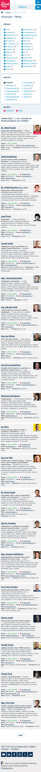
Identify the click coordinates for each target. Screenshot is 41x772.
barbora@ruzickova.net (28, 574)
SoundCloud (30, 754)
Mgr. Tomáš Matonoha (11, 278)
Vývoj (26, 58)
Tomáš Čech (6, 673)
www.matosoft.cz (10, 298)
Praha (26, 88)
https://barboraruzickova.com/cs (15, 576)
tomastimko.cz (9, 662)
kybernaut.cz (9, 386)
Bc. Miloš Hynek (8, 127)
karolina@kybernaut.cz (28, 385)
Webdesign (28, 61)
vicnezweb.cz (9, 327)
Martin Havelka (8, 523)
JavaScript (10, 58)
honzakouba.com (10, 606)
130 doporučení (26, 294)
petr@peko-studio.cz (27, 722)
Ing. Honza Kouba (9, 587)
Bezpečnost (10, 35)
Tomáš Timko (7, 645)
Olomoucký (10, 100)
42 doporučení (26, 261)
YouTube (3, 754)
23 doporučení (26, 477)
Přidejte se (22, 7)
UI (24, 52)
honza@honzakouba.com (29, 605)
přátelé (32, 747)
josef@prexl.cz (26, 232)
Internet (9, 52)
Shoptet (27, 44)
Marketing (10, 61)
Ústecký (27, 94)
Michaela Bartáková (10, 396)
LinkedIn (8, 754)
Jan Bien (5, 427)
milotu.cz (8, 356)
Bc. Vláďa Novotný (14, 187)
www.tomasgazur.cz (11, 265)
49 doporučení (26, 444)
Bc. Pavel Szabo (8, 492)
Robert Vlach (22, 747)
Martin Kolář (7, 617)
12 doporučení (26, 323)
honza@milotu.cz (26, 354)
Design (9, 41)
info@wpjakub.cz (26, 176)
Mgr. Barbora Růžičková (12, 554)
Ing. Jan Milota (8, 336)
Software (27, 47)
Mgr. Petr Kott (7, 703)
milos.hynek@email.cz (28, 145)
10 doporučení (26, 633)
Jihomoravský (11, 88)
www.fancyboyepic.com (12, 693)
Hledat (38, 2)
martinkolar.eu (30, 635)
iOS (7, 55)
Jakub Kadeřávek (9, 156)
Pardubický (28, 83)
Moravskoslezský (12, 97)
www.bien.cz (26, 446)
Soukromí (5, 749)
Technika (27, 49)
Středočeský (28, 91)
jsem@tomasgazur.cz (28, 263)
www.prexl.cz (9, 234)
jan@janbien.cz (11, 446)
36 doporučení (26, 383)
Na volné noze (2, 13)
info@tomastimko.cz (27, 661)
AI (7, 30)
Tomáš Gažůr (7, 243)
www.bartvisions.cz (11, 416)
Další (20, 735)
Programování (29, 32)
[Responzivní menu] (38, 7)
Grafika (9, 49)
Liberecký (10, 94)
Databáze (10, 38)
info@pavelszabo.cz (27, 510)
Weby (20, 111)
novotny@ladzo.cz (27, 205)
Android (9, 32)
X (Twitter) (25, 754)
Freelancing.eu (3, 763)
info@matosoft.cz (26, 296)
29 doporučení (26, 230)
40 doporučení (26, 352)
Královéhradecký (12, 91)
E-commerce (11, 44)
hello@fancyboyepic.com (29, 691)
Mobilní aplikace (12, 63)
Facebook (14, 754)
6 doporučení (26, 203)
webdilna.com (9, 545)
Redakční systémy (31, 35)
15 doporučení (26, 572)
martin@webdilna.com (28, 543)
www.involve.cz (10, 481)
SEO (25, 41)
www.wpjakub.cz (10, 178)
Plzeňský (27, 85)
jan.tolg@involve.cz (27, 479)
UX (25, 55)
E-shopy (9, 47)
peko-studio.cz (9, 724)
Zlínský (26, 97)
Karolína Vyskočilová (10, 365)
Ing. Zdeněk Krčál (9, 307)
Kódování (9, 111)
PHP (8, 69)
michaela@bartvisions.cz (29, 414)
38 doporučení (26, 174)
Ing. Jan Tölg (6, 457)
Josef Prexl (6, 216)
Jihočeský (10, 85)
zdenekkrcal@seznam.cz (29, 325)
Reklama (27, 38)
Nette (8, 66)
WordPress (28, 66)
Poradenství (28, 30)
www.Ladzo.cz (9, 207)
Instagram (19, 754)
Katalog (8, 12)
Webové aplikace (30, 63)
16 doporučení (26, 720)
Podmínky (15, 749)
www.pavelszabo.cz (11, 512)
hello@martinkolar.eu (12, 635)
